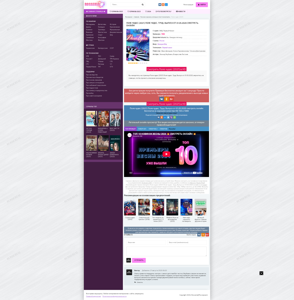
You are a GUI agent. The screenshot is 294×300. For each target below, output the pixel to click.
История (113, 24)
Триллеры (101, 29)
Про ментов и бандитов (94, 77)
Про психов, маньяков (94, 80)
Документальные (115, 32)
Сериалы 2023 (135, 11)
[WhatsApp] (174, 117)
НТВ (87, 56)
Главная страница (95, 11)
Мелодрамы (90, 24)
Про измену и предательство (96, 90)
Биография (102, 37)
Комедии (101, 27)
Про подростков (92, 88)
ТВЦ (87, 61)
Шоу (165, 44)
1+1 (111, 64)
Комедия (161, 44)
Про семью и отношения (95, 83)
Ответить (140, 282)
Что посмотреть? (164, 11)
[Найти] (142, 4)
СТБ (111, 61)
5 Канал (100, 61)
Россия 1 (89, 59)
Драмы (88, 27)
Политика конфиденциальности (114, 296)
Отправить (138, 260)
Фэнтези (101, 40)
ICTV (111, 67)
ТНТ (99, 67)
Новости (181, 11)
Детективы (102, 24)
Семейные (90, 37)
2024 (149, 11)
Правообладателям (93, 296)
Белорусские (103, 48)
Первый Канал (91, 67)
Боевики (89, 29)
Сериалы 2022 (117, 11)
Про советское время (94, 96)
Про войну (89, 93)
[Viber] (171, 117)
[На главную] (95, 4)
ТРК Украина (114, 59)
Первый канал (167, 47)
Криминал (89, 35)
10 (147, 63)
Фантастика (102, 32)
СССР (112, 48)
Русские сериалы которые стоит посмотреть (155, 17)
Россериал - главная (132, 17)
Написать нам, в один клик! (166, 113)
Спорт (100, 35)
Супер (112, 56)
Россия (162, 40)
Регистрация (188, 4)
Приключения (115, 27)
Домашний (102, 59)
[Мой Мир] (165, 117)
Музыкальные (115, 29)
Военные (89, 32)
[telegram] (168, 117)
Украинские (90, 48)
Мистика (89, 40)
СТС (87, 64)
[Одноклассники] (161, 117)
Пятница (101, 64)
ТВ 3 (99, 56)
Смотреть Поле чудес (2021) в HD (166, 69)
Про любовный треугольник (96, 85)
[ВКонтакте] (158, 117)
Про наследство (92, 75)
